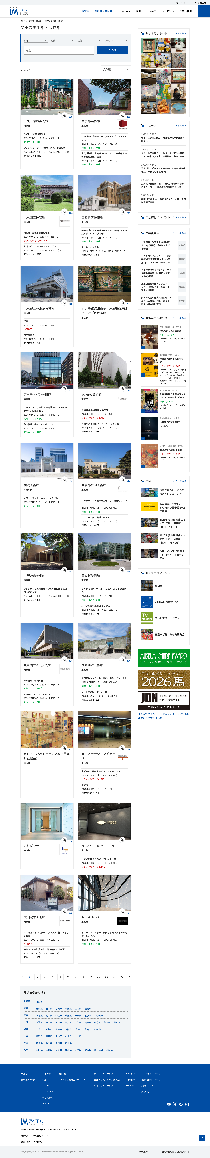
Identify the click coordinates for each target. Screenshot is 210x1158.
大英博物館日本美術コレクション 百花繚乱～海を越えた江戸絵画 (172, 396)
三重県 (39, 1029)
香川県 (49, 1043)
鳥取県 (39, 1036)
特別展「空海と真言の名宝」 (171, 360)
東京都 (88, 1015)
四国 (26, 1042)
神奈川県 (98, 1015)
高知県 (68, 1043)
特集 (138, 11)
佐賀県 (49, 1050)
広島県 (68, 1036)
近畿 (26, 1028)
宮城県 (58, 1008)
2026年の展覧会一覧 (166, 602)
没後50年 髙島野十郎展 (171, 449)
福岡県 (39, 1050)
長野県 (88, 1022)
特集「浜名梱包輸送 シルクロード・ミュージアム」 (172, 554)
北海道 (27, 1001)
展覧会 (85, 11)
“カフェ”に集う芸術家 (170, 330)
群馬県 (58, 1015)
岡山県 (58, 1036)
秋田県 (68, 1008)
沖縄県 (109, 1050)
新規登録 (130, 1079)
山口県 (78, 1036)
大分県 (78, 1050)
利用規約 (143, 1151)
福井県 (68, 1022)
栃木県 (49, 1015)
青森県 (39, 1008)
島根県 (49, 1036)
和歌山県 (98, 1029)
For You (130, 1085)
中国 (26, 1035)
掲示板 (45, 1103)
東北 (26, 1007)
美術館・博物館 (103, 11)
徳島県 (39, 1043)
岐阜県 (97, 1022)
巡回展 (158, 585)
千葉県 (78, 1015)
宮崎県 (88, 1050)
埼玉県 (68, 1015)
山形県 (78, 1008)
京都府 (58, 1029)
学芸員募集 (186, 11)
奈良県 (88, 1029)
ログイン (130, 1073)
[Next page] (129, 976)
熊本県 (68, 1050)
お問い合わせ (147, 1091)
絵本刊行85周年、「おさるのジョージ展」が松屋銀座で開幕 (163, 200)
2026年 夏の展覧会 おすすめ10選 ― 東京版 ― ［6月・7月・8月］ (173, 523)
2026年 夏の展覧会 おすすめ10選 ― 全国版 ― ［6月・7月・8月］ (173, 538)
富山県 (49, 1022)
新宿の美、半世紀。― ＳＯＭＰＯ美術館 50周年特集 (172, 507)
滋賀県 (49, 1029)
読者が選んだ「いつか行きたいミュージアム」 (173, 492)
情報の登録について (150, 1079)
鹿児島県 (98, 1050)
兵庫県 (78, 1029)
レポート (125, 11)
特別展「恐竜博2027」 (171, 421)
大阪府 (68, 1029)
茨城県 (39, 1015)
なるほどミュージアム (104, 1085)
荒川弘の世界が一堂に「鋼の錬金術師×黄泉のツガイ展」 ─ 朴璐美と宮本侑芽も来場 (162, 185)
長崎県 (58, 1050)
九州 (26, 1049)
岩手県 (49, 1008)
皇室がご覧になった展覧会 (169, 634)
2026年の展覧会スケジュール (73, 1079)
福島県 (88, 1008)
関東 (26, 1014)
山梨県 (78, 1022)
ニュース (151, 11)
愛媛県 (58, 1043)
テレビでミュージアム (167, 618)
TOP (23, 21)
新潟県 (39, 1022)
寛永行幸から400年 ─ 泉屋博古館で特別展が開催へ (163, 139)
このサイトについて (150, 1073)
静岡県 (107, 1022)
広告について (147, 1085)
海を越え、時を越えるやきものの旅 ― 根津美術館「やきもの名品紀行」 (163, 170)
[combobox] (36, 39)
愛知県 (117, 1022)
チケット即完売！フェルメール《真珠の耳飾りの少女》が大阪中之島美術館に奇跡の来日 (162, 155)
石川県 (58, 1022)
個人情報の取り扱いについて (176, 1151)
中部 (26, 1021)
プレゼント (168, 11)
